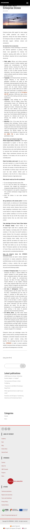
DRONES (3, 12)
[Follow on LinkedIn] (6, 429)
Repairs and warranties (7, 495)
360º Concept (5, 469)
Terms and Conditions (7, 498)
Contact (3, 462)
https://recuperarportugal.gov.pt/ (9, 515)
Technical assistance (6, 491)
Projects (3, 472)
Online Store (4, 449)
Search (23, 366)
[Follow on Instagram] (9, 429)
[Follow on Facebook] (3, 429)
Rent (3, 442)
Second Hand (5, 452)
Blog (3, 445)
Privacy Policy (5, 501)
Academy (4, 438)
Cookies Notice (5, 505)
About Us (4, 466)
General (6, 416)
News (5, 419)
